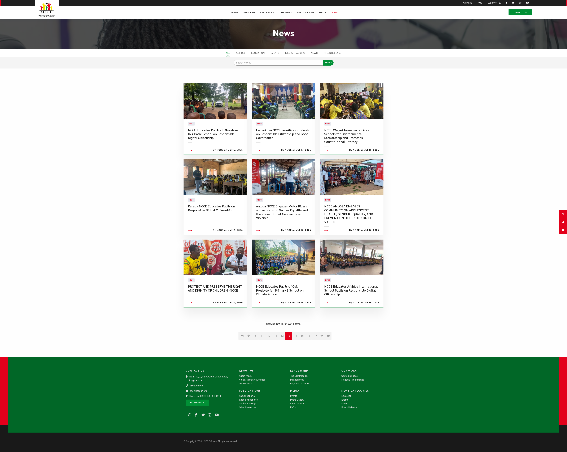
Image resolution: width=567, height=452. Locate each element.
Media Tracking (295, 52)
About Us (249, 12)
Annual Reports (247, 396)
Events (275, 52)
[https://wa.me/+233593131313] (189, 414)
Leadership (267, 12)
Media (323, 12)
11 (275, 335)
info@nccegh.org (198, 391)
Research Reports (248, 400)
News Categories (355, 390)
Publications (305, 12)
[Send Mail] (563, 230)
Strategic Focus (349, 376)
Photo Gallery (297, 400)
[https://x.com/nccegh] (202, 414)
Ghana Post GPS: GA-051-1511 (205, 396)
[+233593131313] (563, 214)
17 (315, 335)
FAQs (479, 3)
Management (297, 380)
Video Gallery (297, 403)
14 (295, 335)
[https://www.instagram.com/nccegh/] (209, 414)
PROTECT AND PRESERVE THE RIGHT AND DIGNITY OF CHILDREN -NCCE (215, 288)
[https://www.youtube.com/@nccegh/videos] (215, 414)
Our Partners (245, 383)
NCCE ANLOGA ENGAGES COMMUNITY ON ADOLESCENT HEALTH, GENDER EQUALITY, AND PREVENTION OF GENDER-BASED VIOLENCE (348, 214)
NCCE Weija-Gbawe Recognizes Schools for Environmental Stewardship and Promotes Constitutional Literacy (346, 136)
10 (268, 335)
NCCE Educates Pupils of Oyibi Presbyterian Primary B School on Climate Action (280, 290)
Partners (467, 3)
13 (288, 335)
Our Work (286, 12)
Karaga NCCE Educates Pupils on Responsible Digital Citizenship (211, 208)
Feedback (492, 3)
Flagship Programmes (352, 380)
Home (234, 12)
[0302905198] (563, 222)
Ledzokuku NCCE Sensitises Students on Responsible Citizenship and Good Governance (282, 134)
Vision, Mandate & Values (252, 380)
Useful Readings (247, 403)
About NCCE (245, 376)
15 (302, 335)
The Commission (299, 376)
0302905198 (196, 385)
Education (258, 52)
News (335, 12)
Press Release (332, 52)
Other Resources (247, 407)
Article (240, 52)
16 (308, 335)
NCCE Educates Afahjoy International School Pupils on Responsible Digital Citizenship (351, 290)
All (228, 52)
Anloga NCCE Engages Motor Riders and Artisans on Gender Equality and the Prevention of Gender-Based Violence (282, 212)
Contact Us (520, 12)
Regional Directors (299, 383)
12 (282, 335)
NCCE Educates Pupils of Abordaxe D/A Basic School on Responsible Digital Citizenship (213, 134)
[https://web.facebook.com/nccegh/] (195, 414)
